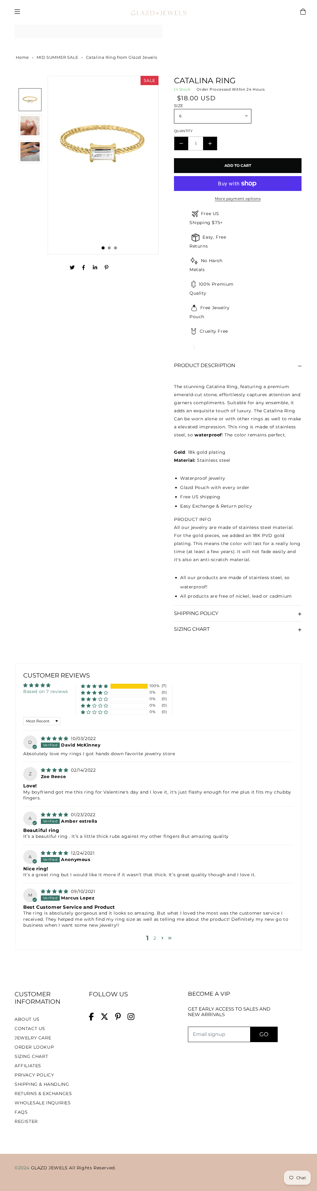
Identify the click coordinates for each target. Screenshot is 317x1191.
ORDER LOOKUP (34, 1047)
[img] (55, 738)
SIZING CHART (31, 1056)
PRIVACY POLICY (34, 1075)
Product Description (204, 365)
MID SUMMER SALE (58, 57)
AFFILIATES (28, 1065)
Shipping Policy (196, 613)
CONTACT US (30, 1028)
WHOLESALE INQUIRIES (43, 1103)
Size (179, 105)
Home (22, 57)
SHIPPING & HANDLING (42, 1084)
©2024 (23, 1168)
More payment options (238, 198)
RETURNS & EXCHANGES (43, 1093)
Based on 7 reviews (45, 691)
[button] (94, 686)
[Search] (156, 31)
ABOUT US (27, 1019)
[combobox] (89, 32)
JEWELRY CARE (33, 1038)
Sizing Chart (192, 629)
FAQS (21, 1112)
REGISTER (26, 1121)
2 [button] (155, 938)
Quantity (183, 131)
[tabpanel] (103, 165)
